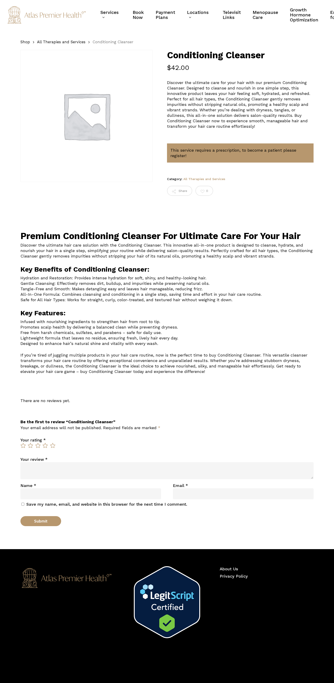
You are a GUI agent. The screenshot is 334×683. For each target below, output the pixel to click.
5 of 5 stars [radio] (53, 445)
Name (28, 485)
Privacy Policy (234, 576)
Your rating (33, 440)
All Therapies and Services (61, 42)
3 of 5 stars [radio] (38, 445)
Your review (33, 459)
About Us (229, 568)
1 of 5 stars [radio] (23, 445)
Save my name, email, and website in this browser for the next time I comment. (106, 504)
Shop (25, 42)
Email (180, 485)
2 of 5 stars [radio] (31, 445)
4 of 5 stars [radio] (45, 445)
